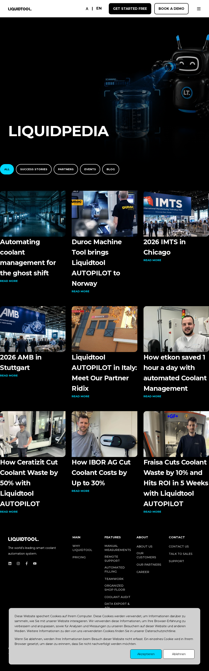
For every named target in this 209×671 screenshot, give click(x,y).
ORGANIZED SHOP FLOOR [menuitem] (114, 588)
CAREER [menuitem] (143, 572)
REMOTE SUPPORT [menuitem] (112, 559)
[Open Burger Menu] (199, 8)
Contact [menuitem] (177, 537)
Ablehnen (179, 654)
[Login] (87, 8)
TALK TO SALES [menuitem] (180, 554)
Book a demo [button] (171, 9)
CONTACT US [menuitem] (179, 546)
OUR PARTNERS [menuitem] (149, 564)
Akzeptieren (146, 654)
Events (90, 169)
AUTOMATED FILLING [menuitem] (114, 569)
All (7, 169)
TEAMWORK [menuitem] (113, 579)
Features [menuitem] (112, 537)
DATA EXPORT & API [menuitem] (117, 606)
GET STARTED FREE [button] (130, 9)
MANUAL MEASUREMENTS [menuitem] (117, 548)
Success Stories (33, 169)
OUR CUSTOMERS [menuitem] (146, 555)
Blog (111, 169)
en (99, 8)
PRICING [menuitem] (79, 557)
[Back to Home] (20, 8)
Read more (9, 281)
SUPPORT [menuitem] (176, 561)
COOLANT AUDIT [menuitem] (117, 597)
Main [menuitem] (76, 537)
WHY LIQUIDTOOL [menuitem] (82, 548)
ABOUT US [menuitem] (144, 546)
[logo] (23, 538)
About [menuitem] (142, 537)
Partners (66, 169)
